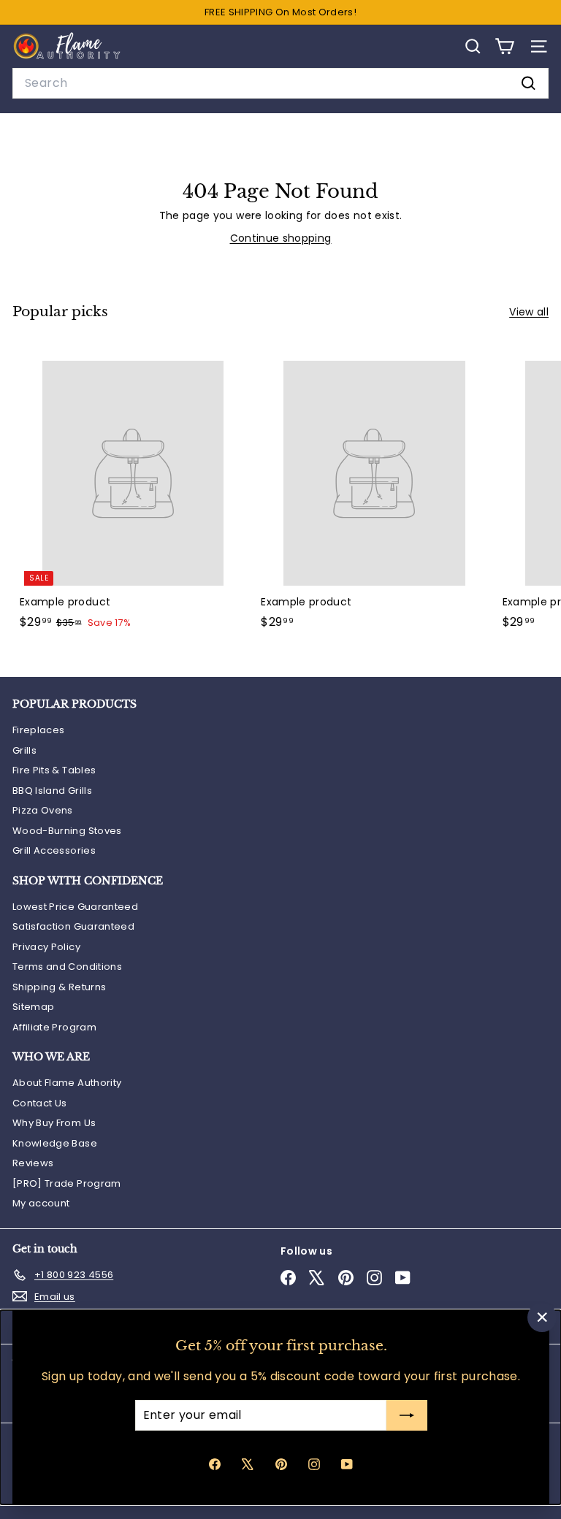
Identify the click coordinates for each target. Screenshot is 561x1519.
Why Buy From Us (54, 1123)
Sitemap (33, 1007)
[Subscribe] (406, 1415)
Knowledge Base (54, 1143)
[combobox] (280, 83)
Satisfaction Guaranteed (73, 926)
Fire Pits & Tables (54, 770)
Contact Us (39, 1103)
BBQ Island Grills (52, 790)
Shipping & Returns (59, 987)
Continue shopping (281, 238)
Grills (24, 750)
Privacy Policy (46, 947)
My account (41, 1203)
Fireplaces (38, 730)
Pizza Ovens (42, 810)
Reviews (32, 1163)
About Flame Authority (66, 1083)
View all (529, 312)
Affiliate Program (54, 1027)
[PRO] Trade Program (66, 1183)
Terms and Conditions (67, 966)
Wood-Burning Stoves (67, 831)
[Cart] (504, 46)
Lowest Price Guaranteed (75, 907)
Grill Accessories (54, 850)
